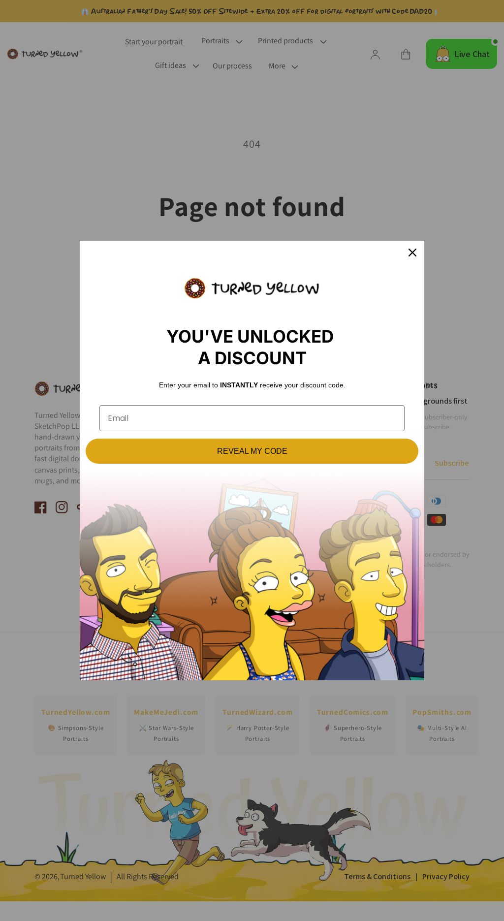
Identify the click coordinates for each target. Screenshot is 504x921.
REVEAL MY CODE (252, 451)
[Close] (412, 252)
